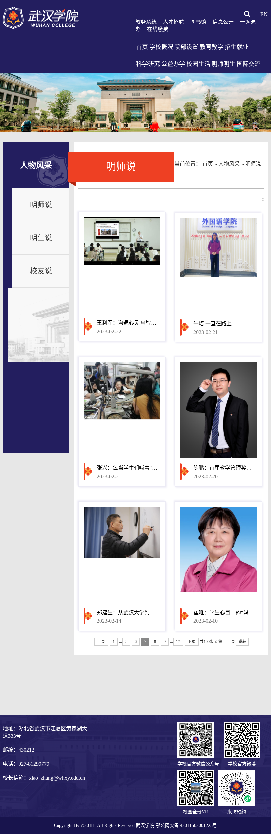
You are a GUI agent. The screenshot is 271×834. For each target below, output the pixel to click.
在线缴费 (157, 29)
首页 (142, 47)
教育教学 (211, 47)
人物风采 (229, 164)
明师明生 (223, 64)
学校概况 (161, 47)
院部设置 (186, 47)
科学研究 (148, 64)
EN (264, 14)
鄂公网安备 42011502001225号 (186, 825)
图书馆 (198, 22)
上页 (101, 641)
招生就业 (237, 47)
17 (178, 641)
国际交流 (248, 64)
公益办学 (173, 64)
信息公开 (223, 22)
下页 (192, 641)
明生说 (41, 238)
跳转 (242, 641)
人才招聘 (173, 22)
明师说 (41, 205)
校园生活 (198, 64)
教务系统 (146, 22)
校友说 (41, 271)
